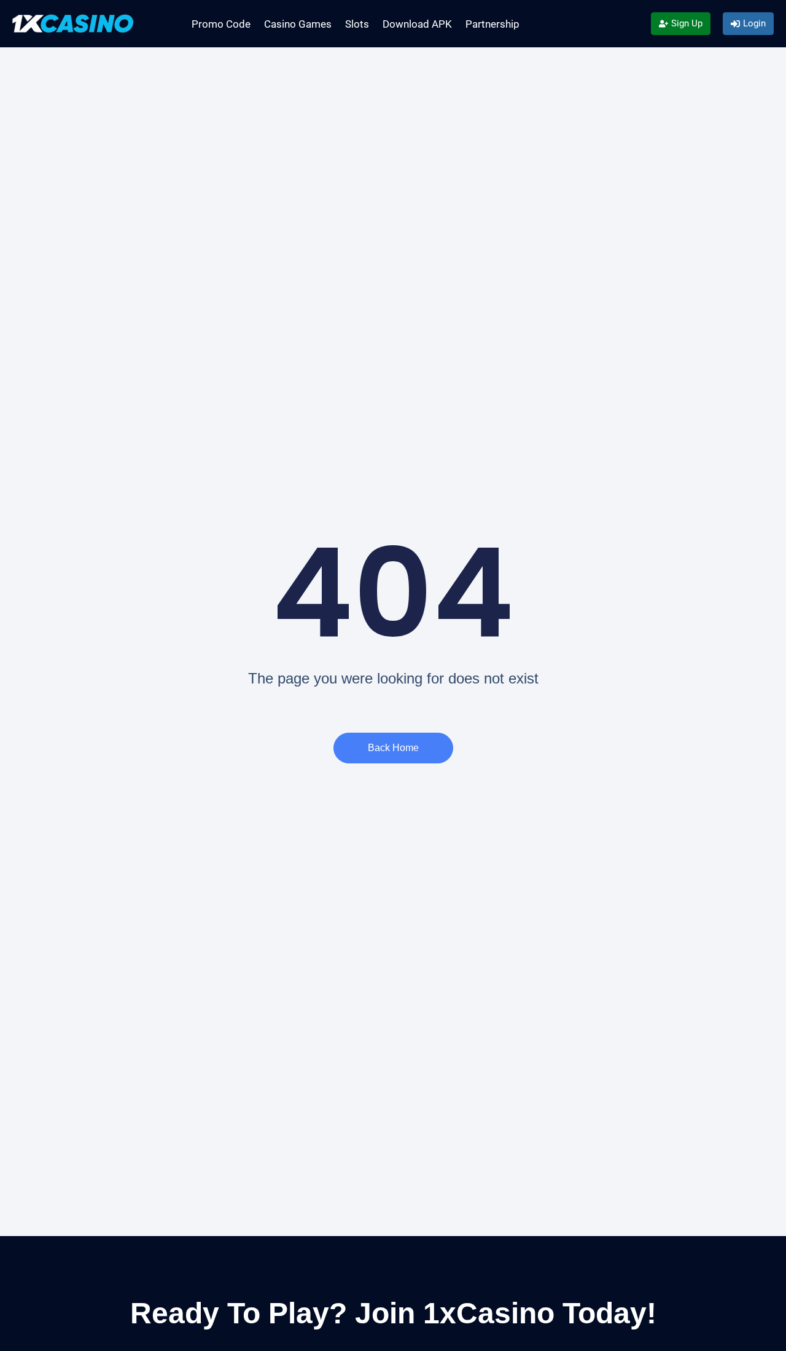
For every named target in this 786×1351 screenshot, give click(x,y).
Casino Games (298, 24)
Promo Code (221, 24)
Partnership (492, 24)
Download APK (417, 24)
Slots (357, 24)
